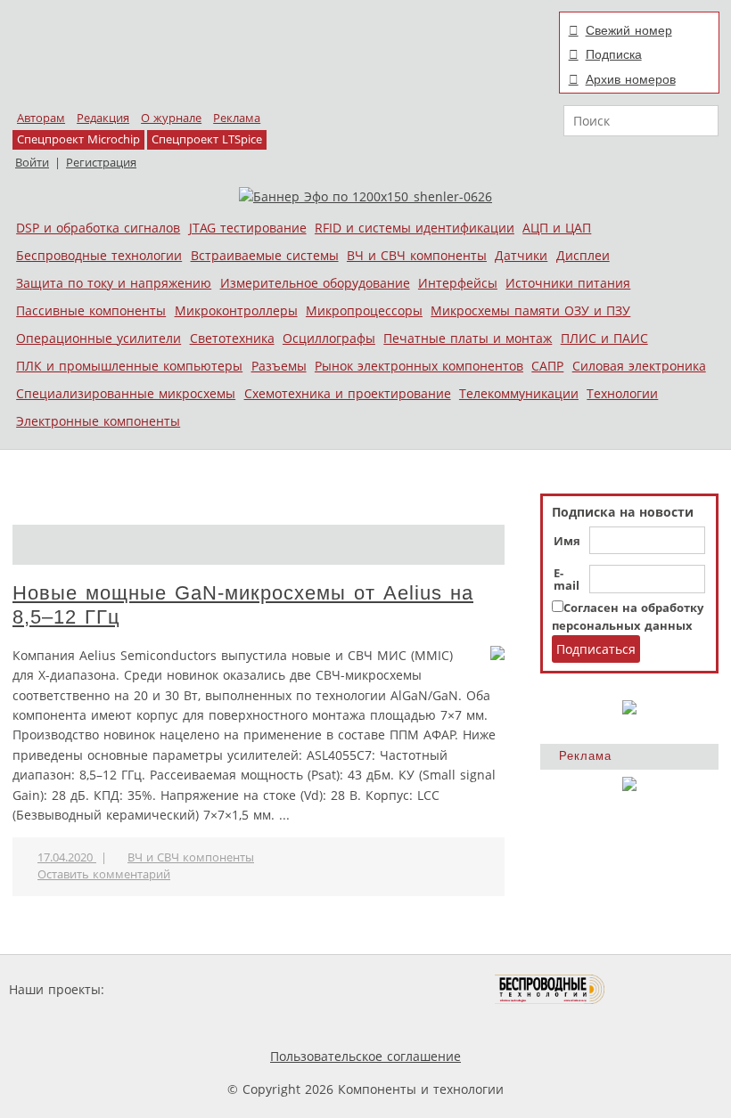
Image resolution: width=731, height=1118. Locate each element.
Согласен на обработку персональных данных (627, 616)
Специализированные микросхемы (125, 393)
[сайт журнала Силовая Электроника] (165, 989)
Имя (567, 541)
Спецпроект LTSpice (207, 139)
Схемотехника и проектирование (347, 393)
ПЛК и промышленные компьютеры (129, 365)
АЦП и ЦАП (556, 227)
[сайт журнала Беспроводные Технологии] (550, 989)
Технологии (622, 393)
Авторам (41, 118)
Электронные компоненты (98, 420)
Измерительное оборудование (315, 282)
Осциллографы (329, 338)
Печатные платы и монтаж (467, 338)
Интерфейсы (457, 282)
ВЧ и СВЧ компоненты (417, 255)
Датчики (521, 255)
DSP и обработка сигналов (98, 227)
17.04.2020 (66, 857)
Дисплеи (583, 255)
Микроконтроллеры (236, 310)
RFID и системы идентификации (414, 227)
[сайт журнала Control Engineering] (669, 989)
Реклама (236, 118)
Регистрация (101, 162)
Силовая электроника (639, 365)
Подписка (614, 54)
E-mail (566, 579)
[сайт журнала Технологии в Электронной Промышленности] (279, 989)
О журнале (171, 118)
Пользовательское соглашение (365, 1056)
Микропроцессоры (364, 310)
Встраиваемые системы (265, 255)
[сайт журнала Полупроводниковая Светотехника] (411, 989)
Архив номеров (631, 79)
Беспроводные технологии (99, 255)
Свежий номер (629, 30)
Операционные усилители (98, 338)
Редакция (103, 118)
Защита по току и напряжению (113, 282)
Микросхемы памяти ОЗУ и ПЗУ (530, 310)
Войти (32, 162)
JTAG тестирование (248, 227)
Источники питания (567, 282)
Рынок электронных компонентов (419, 365)
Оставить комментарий (103, 874)
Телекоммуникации (519, 393)
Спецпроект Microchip (78, 139)
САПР (547, 365)
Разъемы (279, 365)
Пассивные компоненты (91, 310)
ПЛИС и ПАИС (604, 338)
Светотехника (232, 338)
